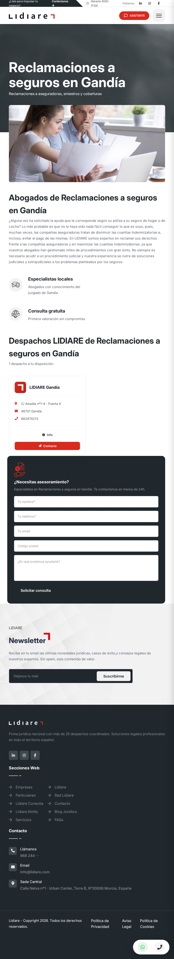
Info (50, 435)
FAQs (58, 819)
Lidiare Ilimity (26, 811)
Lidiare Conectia (29, 803)
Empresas (23, 787)
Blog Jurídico (65, 811)
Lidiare (60, 787)
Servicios (23, 819)
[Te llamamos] (160, 947)
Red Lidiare (64, 795)
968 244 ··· (29, 855)
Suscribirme (113, 676)
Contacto (62, 803)
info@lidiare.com (35, 872)
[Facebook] (158, 3)
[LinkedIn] (140, 3)
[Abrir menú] (159, 15)
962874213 (29, 419)
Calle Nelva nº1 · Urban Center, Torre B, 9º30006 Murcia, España (75, 888)
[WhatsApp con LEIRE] (143, 947)
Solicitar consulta (36, 590)
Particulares (25, 795)
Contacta (49, 446)
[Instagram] (149, 3)
